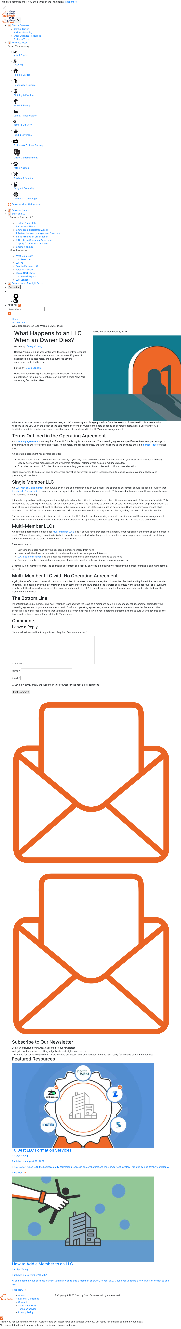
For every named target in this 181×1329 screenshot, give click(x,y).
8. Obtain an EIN (24, 246)
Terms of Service (27, 1308)
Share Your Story (27, 1305)
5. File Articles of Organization (32, 236)
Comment (18, 663)
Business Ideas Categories (25, 204)
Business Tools (21, 39)
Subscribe (14, 287)
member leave (150, 444)
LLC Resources (24, 259)
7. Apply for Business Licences (32, 243)
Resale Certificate (25, 273)
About (21, 1295)
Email (16, 677)
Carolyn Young (34, 346)
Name (16, 670)
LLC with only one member (30, 487)
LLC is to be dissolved (30, 556)
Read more (71, 1)
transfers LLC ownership (25, 491)
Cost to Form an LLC (27, 266)
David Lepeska (34, 367)
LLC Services (23, 279)
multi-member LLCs (63, 531)
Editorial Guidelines (28, 1298)
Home (15, 319)
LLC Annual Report (26, 276)
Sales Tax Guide (24, 269)
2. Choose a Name (25, 226)
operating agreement (27, 441)
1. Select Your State (26, 223)
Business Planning (22, 32)
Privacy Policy (25, 1312)
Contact (22, 1302)
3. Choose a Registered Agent (32, 229)
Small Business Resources (27, 35)
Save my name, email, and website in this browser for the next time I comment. (57, 684)
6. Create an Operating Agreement (34, 240)
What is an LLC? (24, 255)
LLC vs (19, 262)
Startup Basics (21, 29)
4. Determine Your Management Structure (38, 233)
